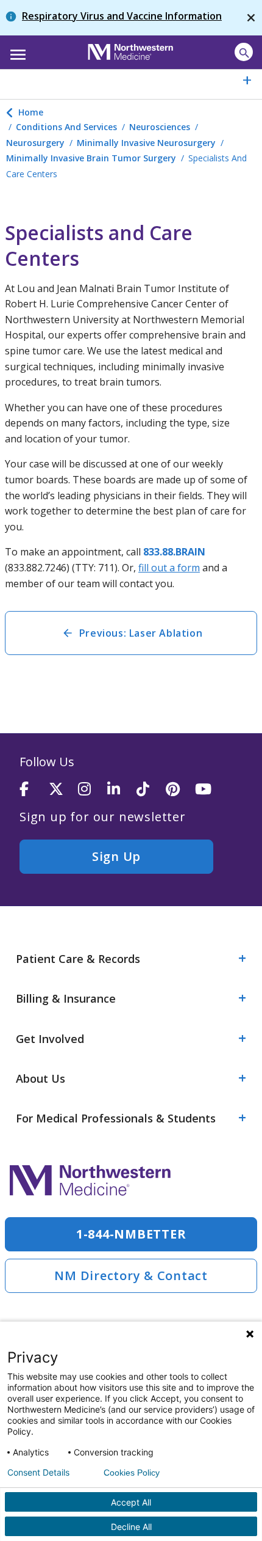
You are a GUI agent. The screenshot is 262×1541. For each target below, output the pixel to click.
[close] (251, 18)
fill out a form (169, 567)
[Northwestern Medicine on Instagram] (92, 789)
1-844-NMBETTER (131, 1234)
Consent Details (38, 1472)
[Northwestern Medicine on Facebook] (34, 789)
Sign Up (116, 856)
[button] (16, 50)
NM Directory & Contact (131, 1275)
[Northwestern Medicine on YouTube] (209, 789)
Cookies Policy (132, 1472)
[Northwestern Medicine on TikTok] (151, 789)
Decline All (131, 1526)
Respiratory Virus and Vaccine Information (122, 16)
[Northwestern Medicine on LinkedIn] (121, 789)
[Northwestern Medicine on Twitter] (63, 789)
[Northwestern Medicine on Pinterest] (180, 789)
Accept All (131, 1502)
